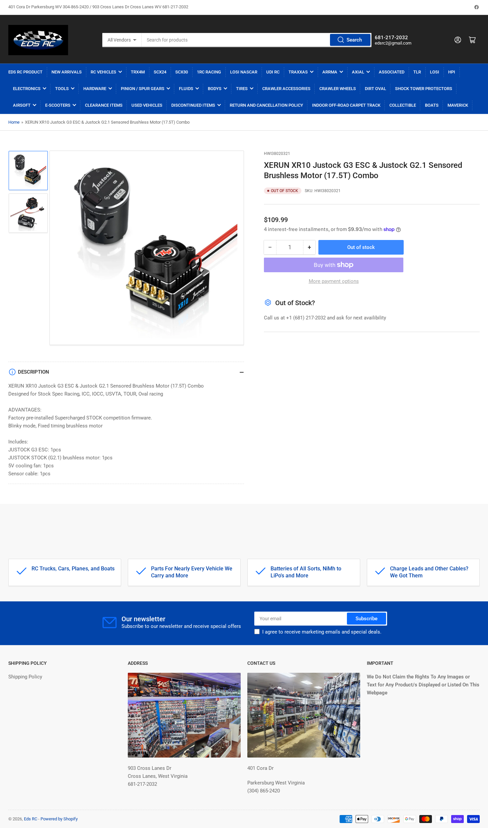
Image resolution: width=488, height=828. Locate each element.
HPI (451, 71)
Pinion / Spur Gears (142, 88)
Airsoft (22, 105)
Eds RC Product (25, 71)
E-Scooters (57, 105)
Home (14, 122)
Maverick (457, 105)
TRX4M (138, 71)
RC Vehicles (103, 71)
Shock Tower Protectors (423, 88)
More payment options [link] (334, 281)
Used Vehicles (146, 105)
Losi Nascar (243, 71)
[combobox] (256, 40)
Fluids (186, 88)
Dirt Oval (375, 88)
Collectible (402, 105)
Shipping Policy (25, 677)
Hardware (94, 88)
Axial (358, 71)
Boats (432, 105)
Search (354, 40)
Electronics (27, 88)
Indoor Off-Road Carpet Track (346, 105)
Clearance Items (103, 105)
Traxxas (298, 71)
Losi (434, 71)
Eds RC (30, 818)
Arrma (329, 71)
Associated (391, 71)
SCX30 (181, 71)
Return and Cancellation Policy (266, 105)
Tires (242, 88)
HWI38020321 (277, 153)
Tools (62, 88)
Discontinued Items (193, 105)
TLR (417, 71)
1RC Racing (209, 71)
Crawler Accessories (286, 88)
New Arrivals (66, 71)
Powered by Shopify (59, 818)
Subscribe (366, 619)
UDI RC (273, 71)
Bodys (214, 88)
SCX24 (160, 71)
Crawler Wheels (337, 88)
